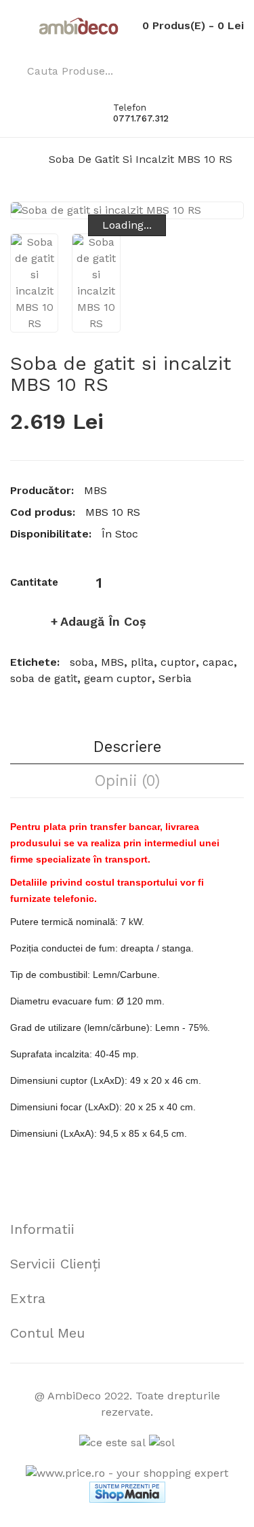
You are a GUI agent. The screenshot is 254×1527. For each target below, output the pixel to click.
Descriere (127, 746)
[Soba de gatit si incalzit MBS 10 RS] (34, 283)
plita (142, 662)
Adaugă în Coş (103, 621)
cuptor (178, 662)
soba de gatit (43, 678)
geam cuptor (118, 678)
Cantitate (34, 582)
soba (82, 662)
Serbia (175, 678)
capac (218, 662)
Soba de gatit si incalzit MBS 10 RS (140, 159)
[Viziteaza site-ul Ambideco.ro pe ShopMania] (127, 1491)
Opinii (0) (127, 780)
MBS (95, 490)
